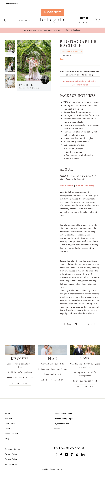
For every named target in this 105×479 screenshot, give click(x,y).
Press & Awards (12, 434)
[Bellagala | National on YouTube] (66, 454)
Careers (57, 429)
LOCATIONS (24, 20)
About (7, 414)
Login (63, 51)
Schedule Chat (20, 383)
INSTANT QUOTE (52, 12)
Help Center (10, 424)
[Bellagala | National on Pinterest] (72, 454)
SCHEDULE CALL (84, 22)
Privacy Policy (11, 454)
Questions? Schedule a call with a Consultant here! (79, 83)
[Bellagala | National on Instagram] (55, 454)
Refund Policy (11, 459)
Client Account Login (13, 3)
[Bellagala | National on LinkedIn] (83, 454)
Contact (8, 419)
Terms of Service (12, 449)
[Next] (10, 89)
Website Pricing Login (63, 419)
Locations (9, 429)
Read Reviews (85, 386)
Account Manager (52, 380)
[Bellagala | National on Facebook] (60, 454)
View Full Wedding (85, 185)
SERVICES (85, 18)
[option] (52, 30)
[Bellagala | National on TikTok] (77, 454)
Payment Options (61, 424)
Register (69, 51)
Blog (7, 439)
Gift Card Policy (11, 464)
